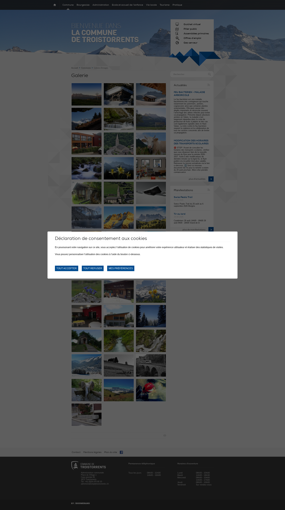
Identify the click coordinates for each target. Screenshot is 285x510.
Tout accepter (66, 268)
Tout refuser (92, 268)
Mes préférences (121, 268)
